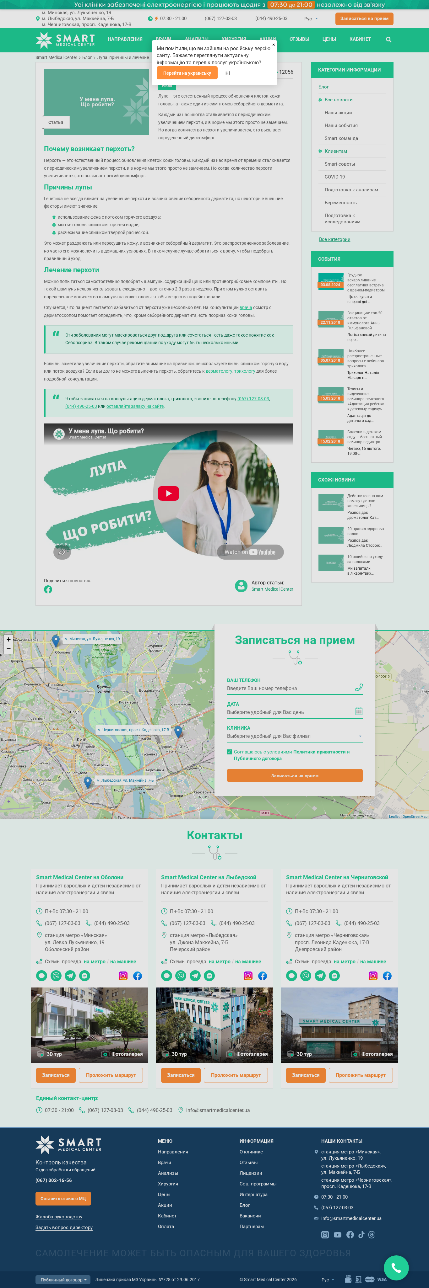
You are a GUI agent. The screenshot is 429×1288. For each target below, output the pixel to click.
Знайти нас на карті (396, 1267)
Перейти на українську (187, 73)
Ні (227, 73)
